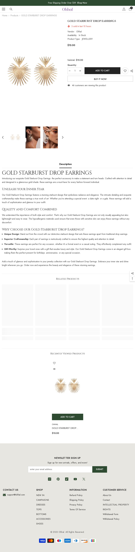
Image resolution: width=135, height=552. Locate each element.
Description (65, 164)
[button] (3, 137)
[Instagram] (49, 479)
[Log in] (123, 9)
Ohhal (79, 31)
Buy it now (100, 79)
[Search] (11, 9)
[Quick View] (54, 369)
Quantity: (72, 65)
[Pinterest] (58, 479)
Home (4, 15)
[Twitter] (84, 479)
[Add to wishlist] (125, 71)
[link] (17, 333)
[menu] (3, 9)
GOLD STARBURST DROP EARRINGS (64, 428)
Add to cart (102, 70)
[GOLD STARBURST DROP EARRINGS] (67, 385)
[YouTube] (75, 479)
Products (14, 15)
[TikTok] (66, 479)
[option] (33, 71)
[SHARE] (130, 71)
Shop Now (82, 2)
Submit (99, 469)
